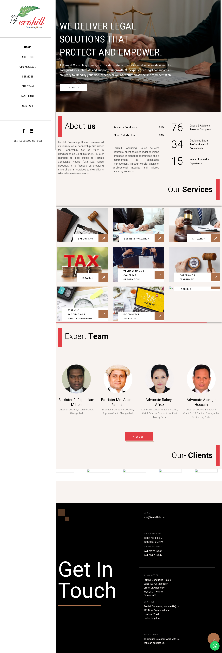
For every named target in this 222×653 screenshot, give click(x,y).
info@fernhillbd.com (154, 517)
